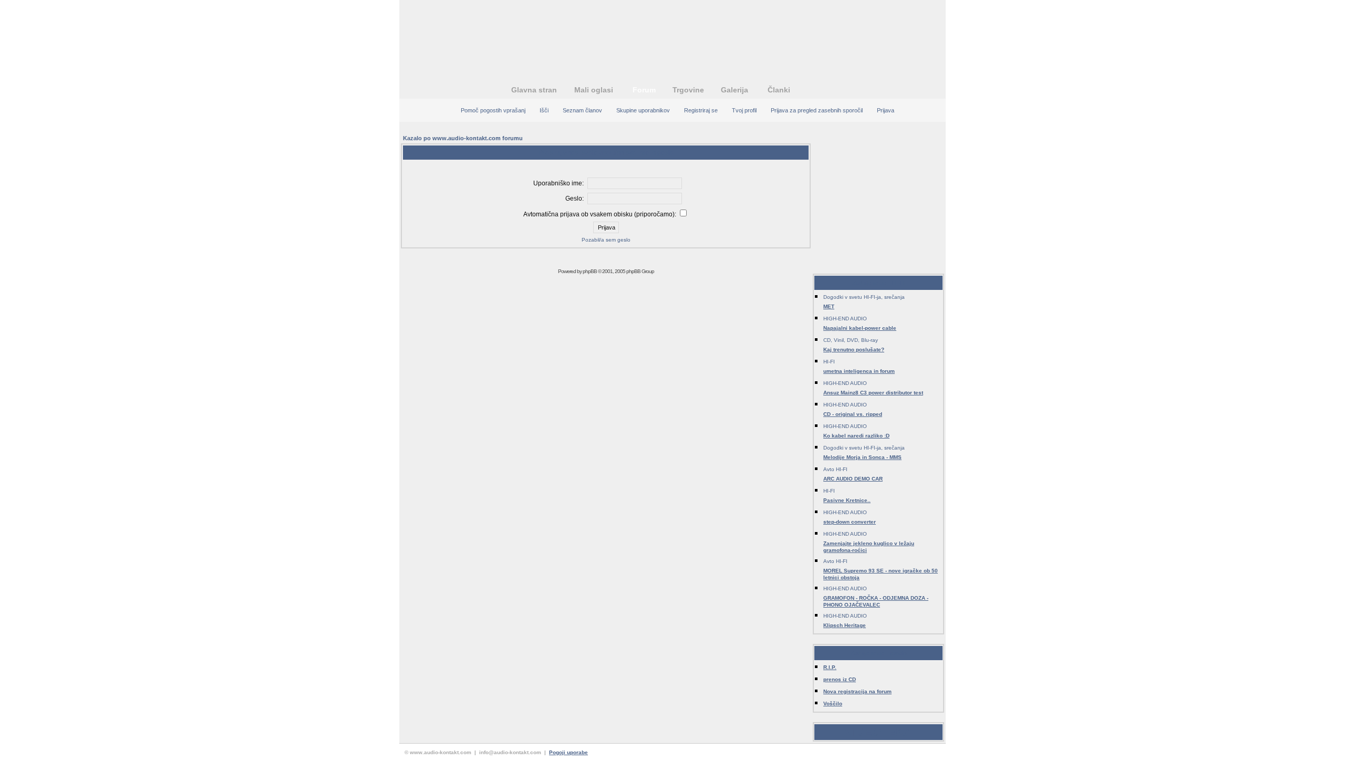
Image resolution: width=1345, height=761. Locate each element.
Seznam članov (582, 110)
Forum (644, 90)
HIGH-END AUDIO (845, 318)
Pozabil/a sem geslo (606, 240)
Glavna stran (534, 90)
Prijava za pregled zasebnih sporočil (817, 110)
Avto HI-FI (835, 469)
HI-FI (829, 361)
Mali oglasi (593, 90)
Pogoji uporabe (568, 752)
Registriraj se (701, 110)
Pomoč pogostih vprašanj (493, 110)
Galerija (734, 90)
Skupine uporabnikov (643, 110)
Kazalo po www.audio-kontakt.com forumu (463, 138)
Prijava (885, 110)
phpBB (590, 271)
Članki (779, 90)
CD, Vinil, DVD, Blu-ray (850, 340)
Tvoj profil (744, 110)
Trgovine (688, 90)
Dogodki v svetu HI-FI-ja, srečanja (864, 297)
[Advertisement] (672, 34)
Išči (544, 110)
